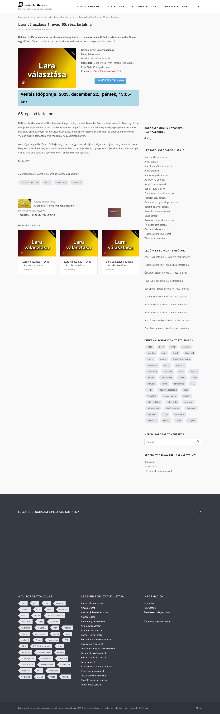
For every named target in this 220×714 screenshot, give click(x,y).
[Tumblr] (150, 138)
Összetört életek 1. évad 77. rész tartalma (165, 272)
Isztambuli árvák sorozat (156, 206)
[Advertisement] (168, 69)
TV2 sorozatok (115, 6)
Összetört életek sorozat (156, 229)
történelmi (152, 414)
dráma (163, 359)
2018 (173, 346)
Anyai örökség (151, 170)
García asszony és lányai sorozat (161, 202)
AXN (164, 353)
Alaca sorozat (151, 161)
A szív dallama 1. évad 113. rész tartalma (165, 312)
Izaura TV (180, 365)
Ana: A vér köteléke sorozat (158, 166)
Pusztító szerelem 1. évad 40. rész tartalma (166, 328)
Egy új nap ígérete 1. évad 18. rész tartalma (166, 288)
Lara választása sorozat (65, 17)
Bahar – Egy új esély (154, 188)
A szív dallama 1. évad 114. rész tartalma (165, 304)
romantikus (179, 383)
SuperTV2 (152, 395)
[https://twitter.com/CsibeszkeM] (148, 138)
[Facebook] (145, 138)
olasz (194, 377)
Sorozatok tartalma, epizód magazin (35, 17)
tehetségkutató (154, 402)
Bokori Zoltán (164, 621)
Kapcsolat (149, 461)
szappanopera (170, 395)
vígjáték (192, 420)
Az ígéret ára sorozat (155, 184)
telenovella (61, 182)
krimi (181, 371)
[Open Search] (198, 6)
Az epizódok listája (110, 80)
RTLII (150, 389)
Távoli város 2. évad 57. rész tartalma (163, 280)
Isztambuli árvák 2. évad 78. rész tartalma (165, 296)
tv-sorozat (77, 182)
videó (179, 420)
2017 (161, 346)
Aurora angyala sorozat (156, 175)
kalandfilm (152, 371)
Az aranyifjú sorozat (154, 179)
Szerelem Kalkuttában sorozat (159, 220)
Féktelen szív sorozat (155, 197)
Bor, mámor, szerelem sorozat (159, 193)
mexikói (151, 377)
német (182, 377)
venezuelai (180, 414)
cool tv (150, 359)
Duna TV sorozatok (176, 6)
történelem (191, 408)
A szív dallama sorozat (155, 157)
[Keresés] (198, 441)
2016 (150, 346)
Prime (164, 383)
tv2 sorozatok (153, 408)
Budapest (189, 353)
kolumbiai (168, 371)
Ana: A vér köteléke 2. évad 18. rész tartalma (167, 320)
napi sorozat (167, 377)
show (186, 389)
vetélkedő (152, 420)
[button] (200, 511)
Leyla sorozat (151, 215)
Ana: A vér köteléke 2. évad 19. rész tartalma (167, 256)
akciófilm (186, 346)
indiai (166, 365)
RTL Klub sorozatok (144, 6)
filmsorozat (152, 365)
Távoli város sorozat (154, 238)
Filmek (199, 708)
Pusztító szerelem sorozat (157, 233)
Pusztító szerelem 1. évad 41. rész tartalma (166, 264)
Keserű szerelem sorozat (157, 211)
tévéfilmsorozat (173, 408)
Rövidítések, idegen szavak (158, 471)
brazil (175, 353)
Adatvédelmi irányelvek (116, 707)
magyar (194, 371)
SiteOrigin (143, 707)
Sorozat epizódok (88, 6)
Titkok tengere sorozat (155, 224)
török (165, 414)
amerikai (151, 353)
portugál (151, 383)
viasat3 (166, 420)
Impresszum (150, 466)
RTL (193, 383)
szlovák (186, 395)
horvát (47, 182)
